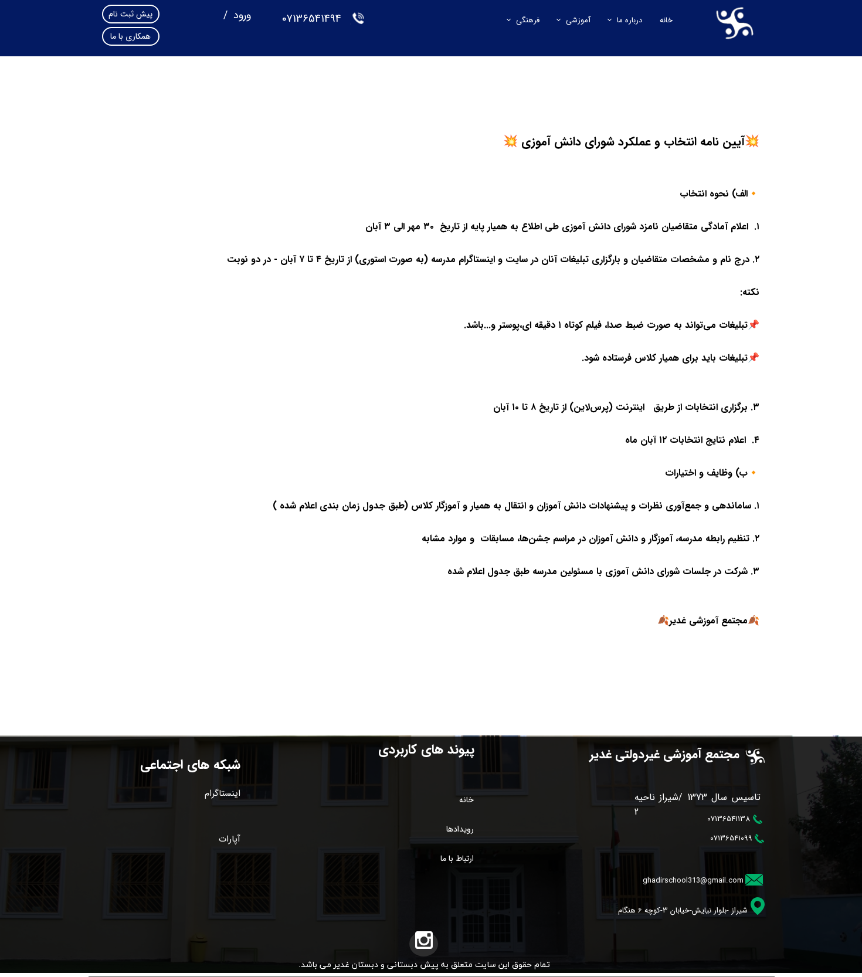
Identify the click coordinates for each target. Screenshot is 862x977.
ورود (240, 15)
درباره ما (629, 20)
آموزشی (578, 20)
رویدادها (460, 829)
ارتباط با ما (457, 858)
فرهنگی (527, 20)
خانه (666, 20)
